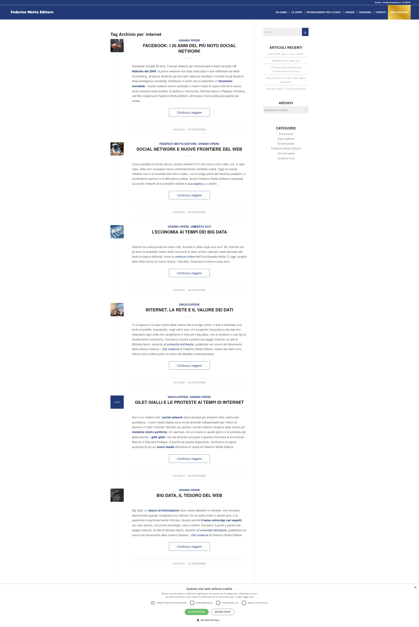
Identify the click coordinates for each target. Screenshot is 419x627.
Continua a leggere (189, 112)
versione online (185, 256)
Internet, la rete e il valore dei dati (189, 310)
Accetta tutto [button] (196, 611)
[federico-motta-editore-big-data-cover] (117, 495)
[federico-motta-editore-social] (117, 149)
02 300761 (406, 2)
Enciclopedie (189, 304)
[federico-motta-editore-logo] (32, 17)
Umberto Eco (201, 226)
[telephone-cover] (117, 45)
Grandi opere (189, 40)
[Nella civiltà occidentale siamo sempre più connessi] (117, 402)
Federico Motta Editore (178, 144)
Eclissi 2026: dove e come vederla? (286, 53)
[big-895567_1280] (117, 231)
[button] (209, 620)
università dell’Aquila (180, 344)
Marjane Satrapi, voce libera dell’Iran (286, 88)
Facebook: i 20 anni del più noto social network (189, 48)
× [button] (415, 587)
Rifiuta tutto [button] (222, 611)
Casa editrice (286, 138)
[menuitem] (281, 12)
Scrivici (378, 2)
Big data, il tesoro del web (189, 495)
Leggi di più (248, 596)
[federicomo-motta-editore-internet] (117, 309)
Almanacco (286, 134)
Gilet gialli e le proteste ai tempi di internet (189, 402)
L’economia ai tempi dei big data (189, 232)
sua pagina (195, 183)
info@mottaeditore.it (392, 2)
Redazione (199, 129)
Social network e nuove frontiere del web (189, 149)
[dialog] (209, 605)
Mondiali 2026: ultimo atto (286, 60)
